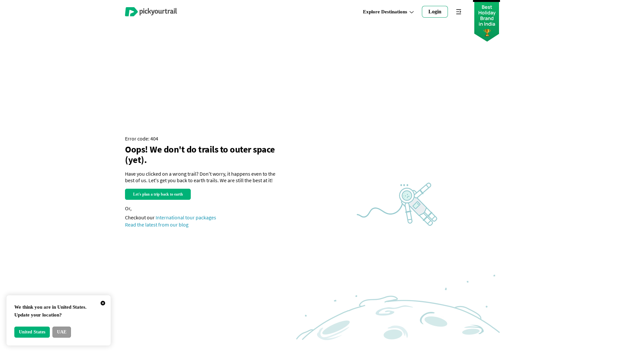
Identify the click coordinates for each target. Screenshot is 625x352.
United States (32, 332)
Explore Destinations (385, 11)
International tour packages (186, 217)
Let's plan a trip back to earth (158, 194)
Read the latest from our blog (156, 224)
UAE (61, 332)
